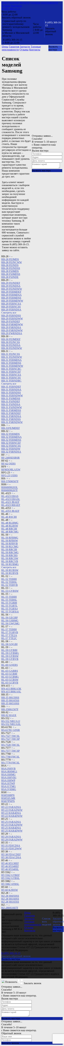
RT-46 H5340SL (10, 869)
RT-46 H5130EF (10, 863)
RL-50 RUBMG (10, 564)
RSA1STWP (8, 783)
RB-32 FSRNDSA (11, 451)
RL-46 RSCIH (9, 517)
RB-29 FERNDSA (11, 309)
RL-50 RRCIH (9, 549)
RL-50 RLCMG (9, 546)
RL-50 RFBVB (9, 543)
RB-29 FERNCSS (11, 306)
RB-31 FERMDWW (12, 366)
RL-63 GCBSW (9, 679)
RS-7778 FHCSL (10, 762)
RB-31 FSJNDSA (10, 404)
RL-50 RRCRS (9, 555)
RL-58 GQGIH (9, 644)
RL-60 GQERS (9, 665)
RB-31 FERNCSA (11, 374)
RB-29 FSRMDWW (12, 324)
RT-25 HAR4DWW (11, 830)
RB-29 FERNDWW (12, 318)
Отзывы (5, 5)
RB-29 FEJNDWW (11, 289)
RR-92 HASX (8, 715)
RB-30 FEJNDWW (11, 348)
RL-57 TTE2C (9, 638)
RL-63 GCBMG (10, 676)
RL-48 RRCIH (9, 528)
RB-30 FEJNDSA (11, 345)
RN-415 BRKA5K (11, 688)
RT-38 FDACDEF (11, 854)
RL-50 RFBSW (9, 540)
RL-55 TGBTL (9, 605)
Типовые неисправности (44, 2)
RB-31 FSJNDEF (10, 401)
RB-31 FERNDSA (11, 389)
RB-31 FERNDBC (11, 380)
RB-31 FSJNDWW (11, 407)
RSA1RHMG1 (9, 771)
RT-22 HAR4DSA (11, 813)
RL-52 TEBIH (9, 579)
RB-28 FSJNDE (10, 277)
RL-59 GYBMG (10, 653)
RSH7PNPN (8, 801)
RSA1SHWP (8, 780)
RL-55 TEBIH (9, 596)
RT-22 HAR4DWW (11, 816)
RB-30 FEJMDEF (11, 339)
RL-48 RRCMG (10, 531)
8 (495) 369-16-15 (10, 8)
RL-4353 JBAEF (10, 511)
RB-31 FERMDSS (11, 363)
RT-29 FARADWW (11, 839)
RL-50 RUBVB (9, 573)
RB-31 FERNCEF (11, 371)
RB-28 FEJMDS (10, 259)
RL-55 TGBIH (9, 602)
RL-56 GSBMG (9, 620)
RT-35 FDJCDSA (10, 845)
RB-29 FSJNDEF (10, 321)
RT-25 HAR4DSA (11, 827)
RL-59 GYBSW (10, 656)
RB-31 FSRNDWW (12, 422)
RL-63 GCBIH (9, 673)
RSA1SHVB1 (8, 777)
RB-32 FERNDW (10, 448)
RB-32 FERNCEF (11, 442)
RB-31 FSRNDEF (11, 413)
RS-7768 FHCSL (10, 756)
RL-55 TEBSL (9, 599)
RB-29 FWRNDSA (11, 333)
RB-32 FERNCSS (11, 445)
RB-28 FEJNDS (10, 265)
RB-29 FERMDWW (12, 300)
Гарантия (13, 2)
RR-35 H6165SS (10, 700)
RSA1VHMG (8, 789)
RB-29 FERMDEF (11, 291)
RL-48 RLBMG (9, 522)
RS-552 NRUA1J (10, 721)
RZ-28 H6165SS (10, 901)
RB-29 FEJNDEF (10, 283)
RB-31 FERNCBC (11, 368)
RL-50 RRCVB (9, 561)
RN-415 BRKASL (11, 691)
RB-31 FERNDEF (11, 386)
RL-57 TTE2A (9, 635)
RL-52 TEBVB (9, 585)
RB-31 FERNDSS (11, 392)
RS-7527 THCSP (10, 739)
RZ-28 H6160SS (10, 898)
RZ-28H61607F (9, 907)
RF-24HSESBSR (10, 457)
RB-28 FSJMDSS (10, 274)
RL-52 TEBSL (9, 582)
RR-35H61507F (9, 709)
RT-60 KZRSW (9, 890)
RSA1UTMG (8, 786)
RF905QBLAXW (10, 469)
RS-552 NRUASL (11, 724)
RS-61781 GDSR (10, 730)
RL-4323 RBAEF (10, 505)
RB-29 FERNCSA (11, 303)
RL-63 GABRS (9, 670)
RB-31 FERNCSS (11, 377)
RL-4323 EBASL (10, 499)
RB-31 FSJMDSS (10, 398)
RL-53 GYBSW (10, 591)
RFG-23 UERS (9, 475)
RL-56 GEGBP (9, 617)
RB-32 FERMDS (10, 434)
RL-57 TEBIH (9, 629)
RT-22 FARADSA (11, 807)
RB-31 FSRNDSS (11, 419)
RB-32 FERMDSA (11, 437)
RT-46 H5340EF (10, 866)
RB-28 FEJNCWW (11, 262)
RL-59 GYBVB (9, 659)
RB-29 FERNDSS (11, 315)
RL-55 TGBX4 (9, 608)
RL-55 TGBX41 (10, 611)
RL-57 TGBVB (9, 632)
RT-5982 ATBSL (10, 884)
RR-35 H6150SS (10, 697)
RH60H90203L (9, 487)
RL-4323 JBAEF (10, 502)
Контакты (16, 5)
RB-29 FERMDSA (11, 294)
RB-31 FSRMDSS (11, 410)
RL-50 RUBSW (9, 570)
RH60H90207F (9, 490)
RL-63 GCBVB (9, 682)
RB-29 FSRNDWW (12, 330)
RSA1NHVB (8, 768)
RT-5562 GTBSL (10, 878)
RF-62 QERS (8, 463)
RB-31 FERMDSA (11, 360)
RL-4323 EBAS (9, 496)
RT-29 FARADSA (11, 836)
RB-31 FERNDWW (12, 395)
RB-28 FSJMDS (10, 271)
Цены (4, 2)
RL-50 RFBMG (9, 537)
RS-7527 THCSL (10, 736)
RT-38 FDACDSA (11, 857)
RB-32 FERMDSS (11, 440)
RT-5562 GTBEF (10, 875)
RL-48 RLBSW (9, 525)
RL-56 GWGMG (10, 623)
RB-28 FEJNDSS (10, 268)
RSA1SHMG (8, 774)
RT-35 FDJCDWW (11, 848)
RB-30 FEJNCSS (10, 342)
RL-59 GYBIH (9, 650)
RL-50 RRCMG (10, 552)
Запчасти (24, 2)
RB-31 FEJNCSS (10, 354)
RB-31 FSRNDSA (11, 416)
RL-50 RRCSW (9, 558)
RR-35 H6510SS (10, 703)
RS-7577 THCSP (10, 750)
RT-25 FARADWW (11, 824)
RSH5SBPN (8, 795)
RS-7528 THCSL (10, 745)
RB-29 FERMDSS (11, 297)
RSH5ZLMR (8, 798)
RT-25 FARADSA (11, 821)
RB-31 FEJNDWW (11, 357)
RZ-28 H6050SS (10, 896)
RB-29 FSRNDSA (11, 327)
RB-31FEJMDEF (10, 428)
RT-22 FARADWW (11, 810)
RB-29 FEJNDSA (11, 286)
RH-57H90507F (10, 481)
